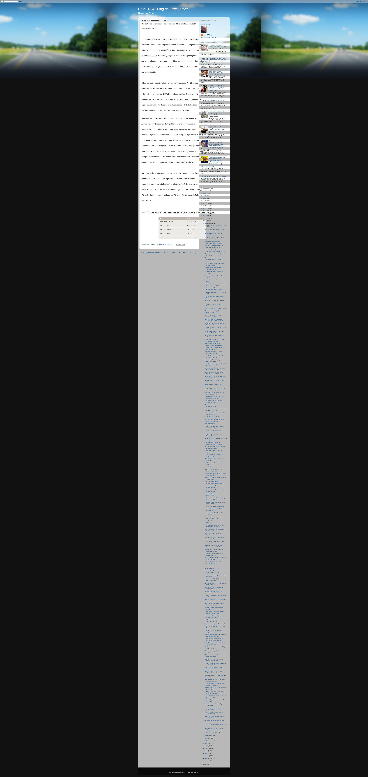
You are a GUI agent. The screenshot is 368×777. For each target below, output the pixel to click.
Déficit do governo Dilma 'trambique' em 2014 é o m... (215, 498)
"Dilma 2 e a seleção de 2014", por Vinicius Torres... (215, 696)
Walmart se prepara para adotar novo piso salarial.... (214, 587)
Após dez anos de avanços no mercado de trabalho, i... (214, 592)
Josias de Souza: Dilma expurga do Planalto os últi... (215, 478)
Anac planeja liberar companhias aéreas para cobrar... (214, 721)
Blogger (196, 772)
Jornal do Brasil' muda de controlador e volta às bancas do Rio (217, 113)
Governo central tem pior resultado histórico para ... (215, 575)
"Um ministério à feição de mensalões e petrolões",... (213, 443)
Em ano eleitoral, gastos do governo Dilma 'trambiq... (215, 558)
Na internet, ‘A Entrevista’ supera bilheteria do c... (214, 554)
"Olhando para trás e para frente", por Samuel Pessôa (215, 692)
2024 (205, 195)
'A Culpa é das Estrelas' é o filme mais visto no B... (214, 348)
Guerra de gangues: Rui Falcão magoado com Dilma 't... (214, 525)
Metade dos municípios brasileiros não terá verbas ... (215, 538)
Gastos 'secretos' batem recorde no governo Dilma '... (215, 486)
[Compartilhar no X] (181, 245)
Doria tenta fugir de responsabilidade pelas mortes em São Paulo (216, 72)
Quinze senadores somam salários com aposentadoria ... (215, 635)
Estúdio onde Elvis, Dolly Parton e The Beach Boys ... (215, 604)
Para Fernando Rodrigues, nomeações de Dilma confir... (214, 482)
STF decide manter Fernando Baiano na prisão (214, 401)
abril (206, 753)
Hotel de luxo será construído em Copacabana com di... (215, 620)
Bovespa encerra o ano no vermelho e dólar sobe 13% (216, 409)
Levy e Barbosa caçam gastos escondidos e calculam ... (214, 668)
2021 (205, 203)
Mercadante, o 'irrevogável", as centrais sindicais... (214, 550)
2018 (205, 211)
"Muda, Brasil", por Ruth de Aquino (215, 417)
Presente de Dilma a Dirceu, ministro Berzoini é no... (213, 385)
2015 (205, 218)
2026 (205, 190)
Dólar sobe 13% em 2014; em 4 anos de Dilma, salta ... (214, 340)
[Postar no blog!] (179, 245)
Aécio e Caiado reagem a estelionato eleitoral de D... (213, 242)
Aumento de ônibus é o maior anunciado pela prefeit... (213, 352)
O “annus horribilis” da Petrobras (214, 506)
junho (207, 748)
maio (206, 751)
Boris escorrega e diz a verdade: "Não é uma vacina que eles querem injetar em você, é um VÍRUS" (213, 59)
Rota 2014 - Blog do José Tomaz (163, 9)
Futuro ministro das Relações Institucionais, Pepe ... (213, 234)
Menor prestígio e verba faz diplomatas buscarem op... (213, 534)
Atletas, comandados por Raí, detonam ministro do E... (214, 546)
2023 (205, 198)
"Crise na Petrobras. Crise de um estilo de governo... (215, 655)
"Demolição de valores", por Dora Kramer (213, 176)
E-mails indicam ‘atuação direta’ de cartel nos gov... (215, 502)
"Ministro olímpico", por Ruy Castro (215, 308)
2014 (205, 221)
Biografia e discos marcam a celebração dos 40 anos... (213, 672)
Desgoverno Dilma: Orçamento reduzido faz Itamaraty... (214, 616)
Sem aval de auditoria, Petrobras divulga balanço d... (214, 420)
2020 (205, 205)
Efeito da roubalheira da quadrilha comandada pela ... (215, 413)
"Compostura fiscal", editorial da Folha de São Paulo (214, 311)
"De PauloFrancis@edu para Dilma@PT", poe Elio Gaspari (214, 319)
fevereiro (208, 758)
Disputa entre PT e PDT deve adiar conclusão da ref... (215, 579)
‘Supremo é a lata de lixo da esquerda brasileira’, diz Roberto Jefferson (213, 101)
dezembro (208, 223)
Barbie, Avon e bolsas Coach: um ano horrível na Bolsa (215, 389)
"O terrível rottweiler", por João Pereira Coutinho (214, 315)
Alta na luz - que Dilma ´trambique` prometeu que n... (215, 680)
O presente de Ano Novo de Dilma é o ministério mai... (215, 393)
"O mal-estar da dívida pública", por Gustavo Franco (215, 643)
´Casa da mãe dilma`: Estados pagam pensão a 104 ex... (214, 639)
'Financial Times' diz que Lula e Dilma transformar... (214, 470)
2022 (205, 200)
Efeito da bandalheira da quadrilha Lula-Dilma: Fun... (215, 447)
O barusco (208, 566)
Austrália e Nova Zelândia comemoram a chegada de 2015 (215, 250)
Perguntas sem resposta (212, 568)
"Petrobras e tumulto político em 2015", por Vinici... (214, 296)
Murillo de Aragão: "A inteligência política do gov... (214, 529)
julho (206, 745)
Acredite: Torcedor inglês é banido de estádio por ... (215, 608)
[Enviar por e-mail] (177, 245)
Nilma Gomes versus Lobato (213, 467)
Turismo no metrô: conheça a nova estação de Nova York (215, 517)
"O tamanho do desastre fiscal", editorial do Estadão (214, 431)
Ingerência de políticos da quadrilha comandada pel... (215, 600)
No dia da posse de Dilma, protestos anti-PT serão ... (216, 238)
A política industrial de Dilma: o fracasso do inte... (214, 509)
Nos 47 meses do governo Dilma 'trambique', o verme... (214, 397)
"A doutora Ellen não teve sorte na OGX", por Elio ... (215, 712)
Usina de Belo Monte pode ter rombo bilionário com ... (214, 571)
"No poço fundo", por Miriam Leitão (215, 624)
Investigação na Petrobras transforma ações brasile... (213, 344)
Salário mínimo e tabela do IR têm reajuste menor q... (215, 230)
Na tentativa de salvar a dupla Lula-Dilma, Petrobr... (215, 455)
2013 (205, 764)
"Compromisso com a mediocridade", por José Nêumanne (213, 259)
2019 (205, 208)
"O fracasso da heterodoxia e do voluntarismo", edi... (214, 268)
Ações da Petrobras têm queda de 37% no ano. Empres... (215, 372)
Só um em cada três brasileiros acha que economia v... (214, 336)
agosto (207, 743)
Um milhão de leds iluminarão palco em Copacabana (215, 596)
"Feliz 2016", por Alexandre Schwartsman (213, 305)
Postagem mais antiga (188, 252)
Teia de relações (210, 423)
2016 (205, 216)
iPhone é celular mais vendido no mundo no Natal (215, 405)
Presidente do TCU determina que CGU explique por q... (215, 381)
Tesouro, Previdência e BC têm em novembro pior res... (215, 562)
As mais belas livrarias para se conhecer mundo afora (214, 246)
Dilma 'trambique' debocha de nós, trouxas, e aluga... (215, 426)
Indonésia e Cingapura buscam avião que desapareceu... (214, 729)
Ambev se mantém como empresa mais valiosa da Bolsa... (215, 368)
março (207, 756)
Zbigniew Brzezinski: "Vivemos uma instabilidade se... (215, 583)
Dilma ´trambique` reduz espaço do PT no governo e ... (215, 663)
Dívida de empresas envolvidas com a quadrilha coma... (215, 725)
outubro (207, 738)
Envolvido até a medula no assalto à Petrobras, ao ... (215, 716)
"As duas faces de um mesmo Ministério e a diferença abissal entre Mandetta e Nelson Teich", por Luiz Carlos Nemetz (217, 144)
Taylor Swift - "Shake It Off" (213, 732)
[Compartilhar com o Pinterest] (184, 245)
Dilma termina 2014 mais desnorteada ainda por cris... (214, 288)
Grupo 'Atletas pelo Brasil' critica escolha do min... (214, 542)
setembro (208, 740)
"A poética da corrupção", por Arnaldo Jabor (213, 435)
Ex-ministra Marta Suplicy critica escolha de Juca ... (214, 360)
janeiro (207, 761)
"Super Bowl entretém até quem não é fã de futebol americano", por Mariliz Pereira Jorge (217, 88)
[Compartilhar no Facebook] (183, 245)
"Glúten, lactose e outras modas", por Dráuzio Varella (217, 45)
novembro (208, 735)
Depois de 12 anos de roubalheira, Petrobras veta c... (215, 494)
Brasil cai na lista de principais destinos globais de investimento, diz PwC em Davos (217, 129)
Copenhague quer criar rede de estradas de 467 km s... (214, 612)
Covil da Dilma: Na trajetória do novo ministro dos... (214, 356)
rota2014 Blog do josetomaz (212, 35)
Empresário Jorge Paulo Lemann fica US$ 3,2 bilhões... (215, 284)
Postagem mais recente (151, 252)
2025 (205, 193)
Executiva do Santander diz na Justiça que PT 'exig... (214, 659)
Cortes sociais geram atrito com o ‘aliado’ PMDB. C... (215, 332)
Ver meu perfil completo (208, 37)
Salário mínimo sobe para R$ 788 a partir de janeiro (215, 474)
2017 (205, 213)
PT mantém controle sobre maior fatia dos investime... (215, 684)
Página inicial (169, 252)
